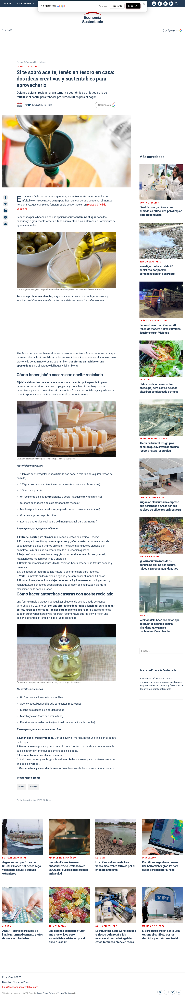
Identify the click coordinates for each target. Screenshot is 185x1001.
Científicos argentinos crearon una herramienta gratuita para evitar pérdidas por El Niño (160, 866)
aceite (21, 786)
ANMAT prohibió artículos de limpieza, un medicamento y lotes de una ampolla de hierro (22, 934)
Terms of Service (64, 993)
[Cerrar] (144, 4)
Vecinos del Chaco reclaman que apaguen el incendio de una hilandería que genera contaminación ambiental (159, 625)
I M (29, 105)
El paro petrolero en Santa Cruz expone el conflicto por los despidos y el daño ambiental (161, 934)
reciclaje (33, 786)
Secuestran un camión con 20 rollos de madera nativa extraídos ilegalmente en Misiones (160, 329)
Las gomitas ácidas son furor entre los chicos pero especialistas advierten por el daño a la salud (67, 936)
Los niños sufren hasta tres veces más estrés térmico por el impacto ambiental (115, 866)
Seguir (132, 5)
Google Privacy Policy (45, 993)
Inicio (7, 3)
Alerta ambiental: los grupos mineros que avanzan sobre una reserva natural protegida (159, 447)
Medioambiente (25, 3)
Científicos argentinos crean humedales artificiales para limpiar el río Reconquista (160, 211)
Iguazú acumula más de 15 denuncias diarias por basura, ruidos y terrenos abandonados (158, 565)
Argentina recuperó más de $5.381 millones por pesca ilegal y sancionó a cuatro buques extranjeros (21, 868)
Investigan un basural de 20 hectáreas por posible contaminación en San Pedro (157, 270)
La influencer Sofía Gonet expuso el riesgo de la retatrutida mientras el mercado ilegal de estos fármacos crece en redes (115, 936)
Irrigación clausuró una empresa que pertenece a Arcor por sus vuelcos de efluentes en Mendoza (160, 506)
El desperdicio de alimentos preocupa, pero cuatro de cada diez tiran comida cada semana (158, 388)
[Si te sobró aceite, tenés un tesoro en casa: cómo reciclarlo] (92, 17)
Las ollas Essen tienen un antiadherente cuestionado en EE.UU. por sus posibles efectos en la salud (68, 868)
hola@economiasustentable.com (20, 987)
